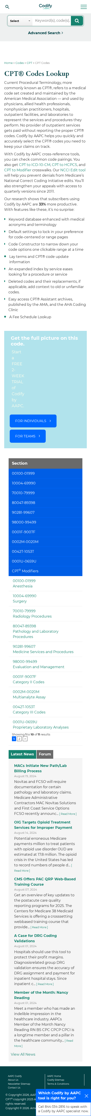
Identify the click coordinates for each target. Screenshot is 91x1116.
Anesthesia (22, 586)
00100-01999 (24, 581)
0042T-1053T (24, 707)
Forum (45, 754)
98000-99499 (25, 662)
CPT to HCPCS (64, 165)
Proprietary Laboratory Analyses (41, 727)
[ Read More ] (68, 814)
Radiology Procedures (32, 616)
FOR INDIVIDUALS (30, 421)
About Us (13, 1079)
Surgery (20, 601)
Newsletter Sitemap (19, 1083)
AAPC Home (54, 1076)
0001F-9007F (24, 677)
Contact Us (14, 1087)
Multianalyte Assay (29, 697)
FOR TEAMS (25, 436)
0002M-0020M (26, 692)
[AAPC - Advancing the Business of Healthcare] (45, 6)
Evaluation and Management (38, 667)
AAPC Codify (15, 1076)
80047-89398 (24, 626)
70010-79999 (24, 611)
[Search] (7, 6)
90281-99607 (24, 646)
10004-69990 (24, 596)
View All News (23, 1054)
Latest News (22, 754)
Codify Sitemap (55, 1079)
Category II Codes (28, 682)
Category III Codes (29, 712)
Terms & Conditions (58, 1083)
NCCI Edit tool (72, 170)
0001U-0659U (25, 722)
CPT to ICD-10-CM (34, 165)
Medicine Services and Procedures (43, 652)
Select (14, 21)
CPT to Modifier (17, 170)
